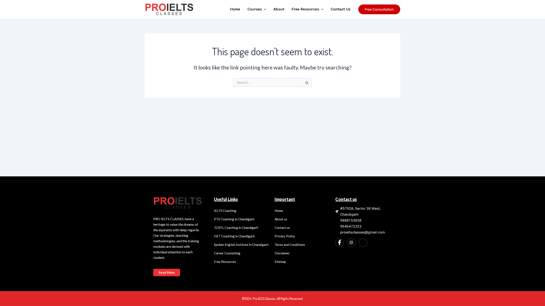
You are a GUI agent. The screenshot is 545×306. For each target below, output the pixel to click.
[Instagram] (351, 242)
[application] (264, 9)
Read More (167, 272)
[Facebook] (339, 242)
